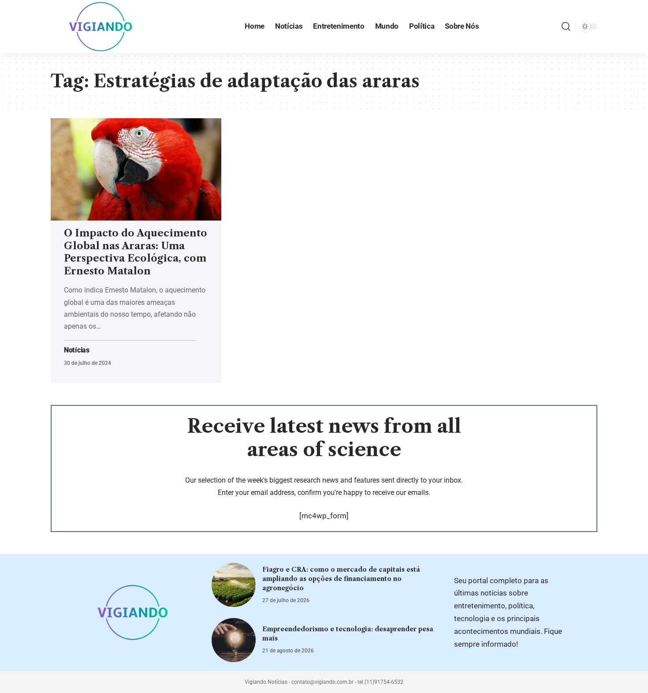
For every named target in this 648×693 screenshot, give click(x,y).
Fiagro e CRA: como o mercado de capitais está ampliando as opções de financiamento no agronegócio (341, 579)
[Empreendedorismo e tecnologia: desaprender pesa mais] (234, 640)
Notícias (76, 350)
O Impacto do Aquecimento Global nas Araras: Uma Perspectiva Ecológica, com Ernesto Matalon (135, 252)
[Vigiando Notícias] (103, 26)
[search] (566, 26)
